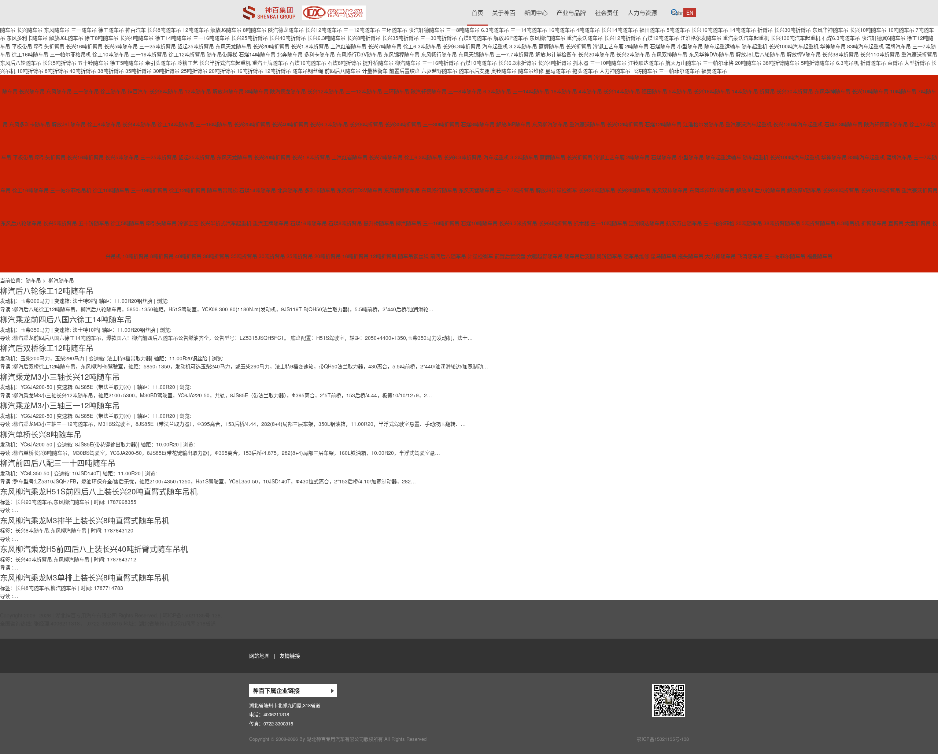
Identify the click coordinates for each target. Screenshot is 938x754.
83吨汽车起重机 (865, 46)
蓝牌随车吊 (551, 46)
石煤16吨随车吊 (307, 62)
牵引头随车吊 (160, 62)
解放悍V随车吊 (804, 54)
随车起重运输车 (722, 46)
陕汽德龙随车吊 (286, 29)
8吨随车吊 (254, 29)
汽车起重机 (495, 46)
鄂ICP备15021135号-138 (192, 615)
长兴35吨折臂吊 (400, 37)
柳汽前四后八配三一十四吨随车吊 (57, 462)
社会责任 (606, 12)
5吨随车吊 (678, 29)
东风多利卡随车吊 (27, 37)
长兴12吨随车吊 (323, 29)
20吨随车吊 (748, 62)
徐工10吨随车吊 (110, 54)
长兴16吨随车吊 (709, 29)
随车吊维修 (531, 70)
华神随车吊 (833, 46)
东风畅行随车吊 (439, 54)
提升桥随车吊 (378, 62)
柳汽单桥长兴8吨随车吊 (40, 433)
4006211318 (276, 714)
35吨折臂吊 (138, 70)
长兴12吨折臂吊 (622, 37)
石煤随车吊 (663, 46)
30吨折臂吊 (166, 70)
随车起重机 (754, 46)
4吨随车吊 (588, 29)
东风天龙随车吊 (233, 46)
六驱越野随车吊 (439, 70)
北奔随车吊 (290, 54)
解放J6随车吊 (225, 29)
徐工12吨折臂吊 (187, 54)
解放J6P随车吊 (511, 37)
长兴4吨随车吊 (137, 37)
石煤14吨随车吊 (257, 54)
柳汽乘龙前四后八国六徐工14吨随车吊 (66, 318)
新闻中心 (536, 12)
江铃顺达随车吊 (646, 62)
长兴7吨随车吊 (385, 46)
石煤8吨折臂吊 (344, 62)
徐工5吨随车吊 (127, 62)
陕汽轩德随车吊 (426, 29)
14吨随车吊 (743, 29)
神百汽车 (135, 29)
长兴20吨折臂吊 (271, 46)
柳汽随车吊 (408, 62)
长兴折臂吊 (578, 46)
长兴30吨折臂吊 (792, 29)
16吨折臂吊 (250, 70)
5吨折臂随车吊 (818, 62)
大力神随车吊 (614, 70)
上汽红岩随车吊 (348, 46)
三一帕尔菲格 (718, 62)
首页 (477, 12)
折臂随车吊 (873, 62)
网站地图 (259, 655)
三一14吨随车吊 (528, 29)
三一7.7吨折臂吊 (515, 54)
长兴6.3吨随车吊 (326, 37)
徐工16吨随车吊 (30, 54)
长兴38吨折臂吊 (840, 54)
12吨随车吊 (195, 29)
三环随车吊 (394, 29)
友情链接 (290, 655)
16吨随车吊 (562, 29)
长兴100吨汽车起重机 (794, 46)
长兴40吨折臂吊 (287, 37)
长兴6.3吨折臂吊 (462, 46)
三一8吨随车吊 (463, 29)
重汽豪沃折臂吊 (919, 54)
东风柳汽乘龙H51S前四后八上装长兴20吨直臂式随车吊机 (98, 491)
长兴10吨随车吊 (868, 29)
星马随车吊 (558, 70)
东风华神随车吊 (830, 29)
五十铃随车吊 (93, 62)
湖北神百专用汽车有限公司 (86, 615)
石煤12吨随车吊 (660, 37)
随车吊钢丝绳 (307, 70)
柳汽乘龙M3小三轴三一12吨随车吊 (60, 405)
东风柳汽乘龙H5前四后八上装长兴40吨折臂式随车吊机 (94, 548)
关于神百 (504, 12)
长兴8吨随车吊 (164, 29)
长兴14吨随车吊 (619, 29)
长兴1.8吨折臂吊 (310, 46)
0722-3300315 (278, 723)
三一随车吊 (84, 29)
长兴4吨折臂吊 (555, 62)
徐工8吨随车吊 (101, 37)
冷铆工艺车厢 (608, 46)
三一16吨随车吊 (211, 37)
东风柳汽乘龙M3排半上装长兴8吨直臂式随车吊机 (84, 520)
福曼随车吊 (714, 70)
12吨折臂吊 (278, 70)
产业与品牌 (571, 12)
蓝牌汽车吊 (898, 46)
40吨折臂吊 (83, 70)
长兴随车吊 (30, 29)
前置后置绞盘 (404, 70)
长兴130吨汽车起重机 (795, 37)
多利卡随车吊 (319, 54)
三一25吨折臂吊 (157, 46)
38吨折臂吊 (110, 70)
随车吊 (7, 29)
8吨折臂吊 (56, 70)
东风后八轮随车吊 (20, 62)
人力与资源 (642, 12)
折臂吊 (765, 29)
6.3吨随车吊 (495, 29)
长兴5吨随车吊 (121, 46)
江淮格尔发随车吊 (700, 37)
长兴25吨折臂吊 (249, 37)
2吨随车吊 (637, 46)
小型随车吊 (690, 46)
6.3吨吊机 (847, 62)
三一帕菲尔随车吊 (679, 70)
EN (689, 12)
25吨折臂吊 (194, 70)
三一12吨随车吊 (361, 29)
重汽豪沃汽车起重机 (746, 37)
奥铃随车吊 (504, 70)
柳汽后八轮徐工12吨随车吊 (46, 290)
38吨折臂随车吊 (781, 62)
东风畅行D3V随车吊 (359, 54)
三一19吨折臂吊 (148, 54)
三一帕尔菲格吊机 (70, 54)
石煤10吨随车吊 (478, 62)
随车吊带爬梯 (222, 54)
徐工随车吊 (111, 29)
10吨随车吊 (901, 29)
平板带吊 (22, 46)
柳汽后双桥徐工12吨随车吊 (46, 347)
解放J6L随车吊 (66, 37)
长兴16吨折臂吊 (84, 46)
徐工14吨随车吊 (173, 37)
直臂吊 (895, 62)
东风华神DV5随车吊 (711, 54)
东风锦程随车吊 (402, 54)
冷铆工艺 (187, 62)
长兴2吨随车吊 (633, 54)
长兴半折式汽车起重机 (225, 62)
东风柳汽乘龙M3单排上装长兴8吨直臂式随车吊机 (84, 577)
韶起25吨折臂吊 (195, 46)
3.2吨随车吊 (523, 46)
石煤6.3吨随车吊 (841, 37)
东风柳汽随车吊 (547, 37)
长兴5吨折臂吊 (59, 62)
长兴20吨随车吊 (596, 54)
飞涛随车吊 (644, 70)
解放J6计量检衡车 (556, 54)
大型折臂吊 (917, 62)
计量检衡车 (375, 70)
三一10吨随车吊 (608, 62)
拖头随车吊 (585, 70)
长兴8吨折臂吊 (364, 37)
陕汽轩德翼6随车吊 (883, 37)
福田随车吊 (652, 29)
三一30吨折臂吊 (438, 37)
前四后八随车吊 (343, 70)
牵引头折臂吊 (49, 46)
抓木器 (580, 62)
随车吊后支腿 (474, 70)
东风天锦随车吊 (476, 54)
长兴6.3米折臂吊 (517, 62)
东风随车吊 (57, 29)
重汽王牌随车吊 (270, 62)
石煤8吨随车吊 (475, 37)
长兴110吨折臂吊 (880, 54)
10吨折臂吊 (30, 70)
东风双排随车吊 (669, 54)
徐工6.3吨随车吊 (422, 46)
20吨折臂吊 (222, 70)
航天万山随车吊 (683, 62)
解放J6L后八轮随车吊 (760, 54)
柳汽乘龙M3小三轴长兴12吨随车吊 (60, 376)
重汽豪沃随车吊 (585, 37)
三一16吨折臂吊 (440, 62)
